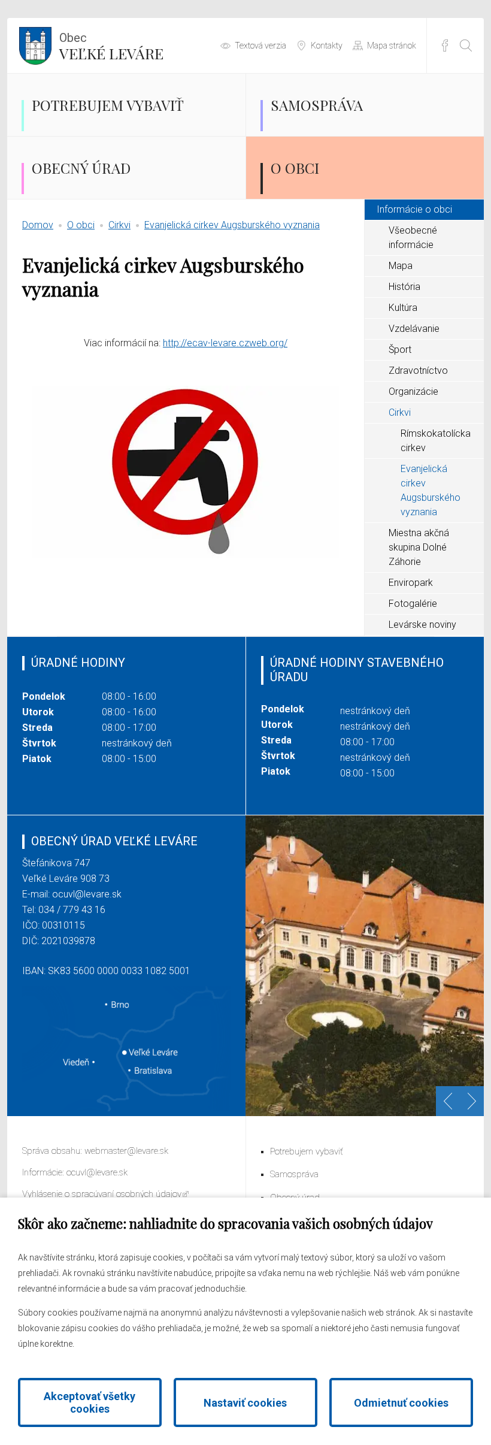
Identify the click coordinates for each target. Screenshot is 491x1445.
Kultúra (403, 307)
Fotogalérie (413, 603)
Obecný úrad (81, 167)
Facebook (445, 46)
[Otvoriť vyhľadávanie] (466, 46)
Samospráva (317, 104)
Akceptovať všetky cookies (89, 1402)
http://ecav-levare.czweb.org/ (225, 343)
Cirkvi (119, 225)
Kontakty (327, 45)
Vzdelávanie (414, 328)
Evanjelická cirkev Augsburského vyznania (232, 225)
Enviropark (411, 582)
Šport (400, 349)
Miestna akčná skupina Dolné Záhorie (419, 547)
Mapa (401, 265)
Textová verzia (260, 45)
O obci (295, 167)
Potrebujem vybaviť (108, 104)
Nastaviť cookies (245, 1402)
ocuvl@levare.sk (87, 894)
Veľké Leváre (111, 47)
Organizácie (413, 391)
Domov (37, 225)
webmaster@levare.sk (126, 1150)
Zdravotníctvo (418, 370)
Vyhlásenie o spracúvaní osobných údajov (101, 1194)
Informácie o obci (414, 209)
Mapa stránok (391, 45)
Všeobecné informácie (413, 237)
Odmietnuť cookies (401, 1402)
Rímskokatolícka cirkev (436, 441)
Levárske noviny (422, 624)
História (404, 286)
